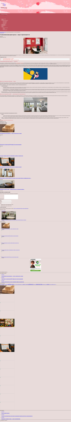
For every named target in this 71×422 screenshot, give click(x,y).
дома (14, 284)
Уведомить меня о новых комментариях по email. (7, 204)
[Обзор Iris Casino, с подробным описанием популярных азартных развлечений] (7, 376)
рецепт (48, 284)
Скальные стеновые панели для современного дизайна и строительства (11, 155)
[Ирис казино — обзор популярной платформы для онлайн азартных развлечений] (7, 393)
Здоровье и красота (4, 20)
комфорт (24, 284)
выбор (7, 284)
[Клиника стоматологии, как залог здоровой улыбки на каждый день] (5, 242)
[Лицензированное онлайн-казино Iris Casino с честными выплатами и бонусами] (7, 401)
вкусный (5, 284)
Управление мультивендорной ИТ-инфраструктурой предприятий (10, 144)
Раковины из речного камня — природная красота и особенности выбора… (12, 189)
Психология (4, 23)
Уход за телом (4, 22)
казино (20, 284)
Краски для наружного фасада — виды (8, 59)
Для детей (3, 25)
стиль (54, 284)
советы (52, 284)
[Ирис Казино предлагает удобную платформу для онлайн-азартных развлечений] (7, 368)
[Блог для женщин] (4, 10)
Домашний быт (4, 32)
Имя (1, 200)
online (1, 284)
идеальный (16, 284)
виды (3, 284)
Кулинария (3, 24)
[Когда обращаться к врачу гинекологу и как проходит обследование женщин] (7, 343)
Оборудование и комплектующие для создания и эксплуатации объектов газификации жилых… (15, 178)
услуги (55, 284)
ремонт (46, 284)
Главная (1, 32)
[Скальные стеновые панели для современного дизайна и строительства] (7, 154)
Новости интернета (5, 27)
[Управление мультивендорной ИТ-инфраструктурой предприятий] (7, 143)
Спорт (2, 26)
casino (0, 284)
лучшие (26, 284)
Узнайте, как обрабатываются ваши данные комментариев (21, 208)
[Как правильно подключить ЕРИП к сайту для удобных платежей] (7, 165)
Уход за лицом (5, 21)
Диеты (2, 19)
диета (13, 284)
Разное (4, 28)
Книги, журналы (5, 29)
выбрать (10, 284)
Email (1, 201)
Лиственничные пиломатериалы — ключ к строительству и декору (11, 133)
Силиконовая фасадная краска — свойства (8, 58)
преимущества (39, 284)
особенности (30, 284)
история (19, 284)
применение (43, 284)
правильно (35, 284)
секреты (50, 284)
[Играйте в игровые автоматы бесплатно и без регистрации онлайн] (5, 256)
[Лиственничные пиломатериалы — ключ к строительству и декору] (5, 228)
